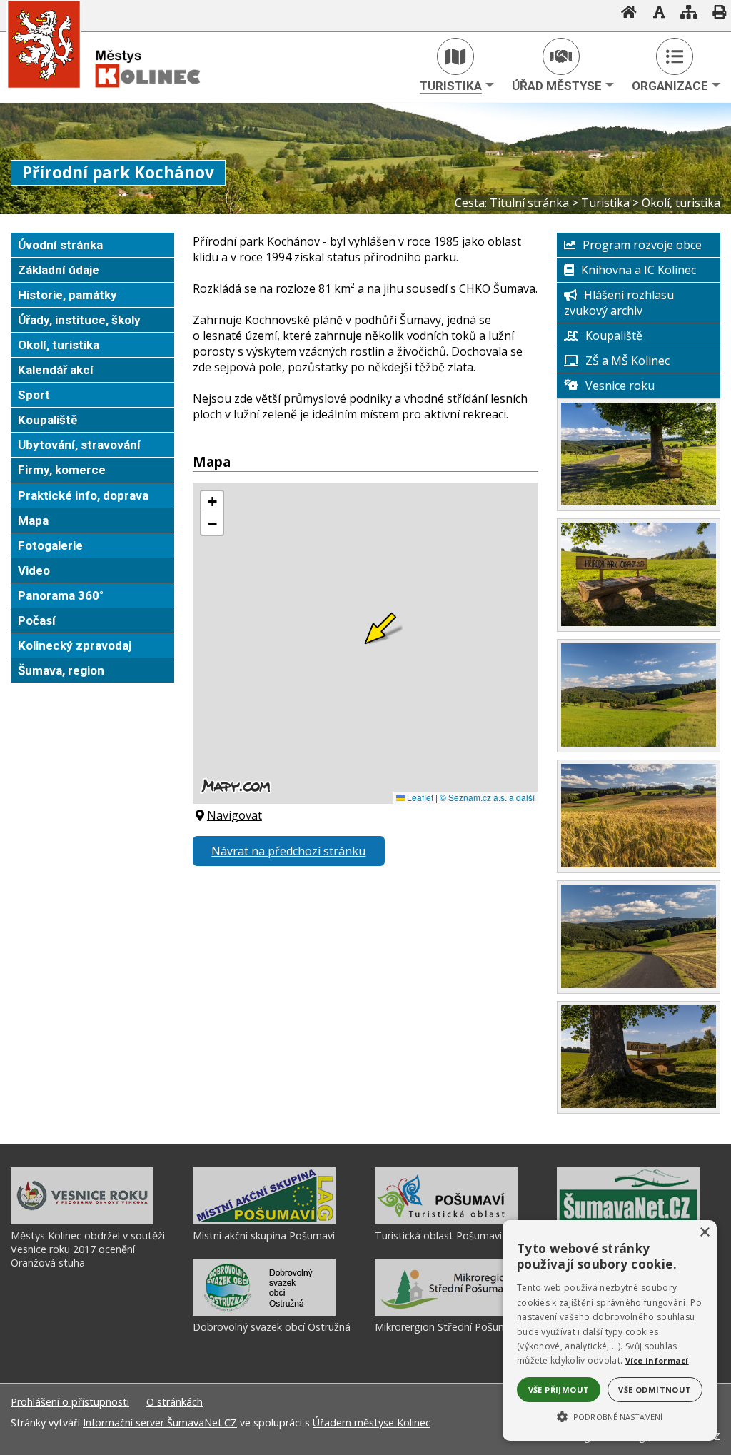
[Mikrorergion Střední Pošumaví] (446, 1312)
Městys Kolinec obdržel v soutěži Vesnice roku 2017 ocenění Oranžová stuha (88, 1249)
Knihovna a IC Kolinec (638, 270)
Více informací (657, 1360)
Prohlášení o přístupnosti (70, 1402)
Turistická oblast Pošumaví (438, 1235)
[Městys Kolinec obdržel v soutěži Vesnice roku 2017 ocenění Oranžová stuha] (82, 1221)
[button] (609, 1415)
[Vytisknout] (715, 13)
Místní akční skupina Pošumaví (264, 1235)
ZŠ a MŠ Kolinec (627, 360)
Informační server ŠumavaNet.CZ (160, 1422)
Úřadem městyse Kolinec (371, 1422)
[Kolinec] (121, 98)
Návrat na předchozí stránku (288, 851)
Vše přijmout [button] (559, 1389)
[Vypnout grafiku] (655, 13)
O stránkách (174, 1402)
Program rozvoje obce (642, 245)
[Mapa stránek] (685, 13)
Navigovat (234, 815)
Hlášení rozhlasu (629, 295)
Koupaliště (613, 335)
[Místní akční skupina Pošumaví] (264, 1221)
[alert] (610, 1330)
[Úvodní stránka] (625, 13)
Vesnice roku (620, 385)
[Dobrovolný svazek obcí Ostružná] (264, 1312)
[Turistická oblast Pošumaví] (446, 1221)
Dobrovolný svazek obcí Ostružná (272, 1327)
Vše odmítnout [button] (654, 1389)
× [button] (704, 1232)
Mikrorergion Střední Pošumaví (447, 1327)
